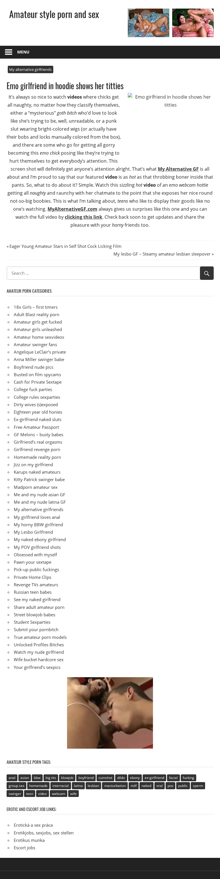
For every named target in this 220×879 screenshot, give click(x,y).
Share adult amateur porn (39, 607)
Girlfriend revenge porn (37, 449)
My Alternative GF (178, 169)
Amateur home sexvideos (39, 337)
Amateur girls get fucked (38, 322)
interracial (60, 785)
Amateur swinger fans (35, 344)
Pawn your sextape (32, 562)
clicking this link (83, 217)
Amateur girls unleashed (38, 329)
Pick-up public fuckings (36, 569)
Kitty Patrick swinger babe (39, 479)
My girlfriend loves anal (37, 517)
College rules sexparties (37, 397)
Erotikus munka (29, 840)
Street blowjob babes (34, 614)
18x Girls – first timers (36, 307)
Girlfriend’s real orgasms (38, 442)
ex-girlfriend (154, 777)
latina (78, 785)
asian (24, 777)
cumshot (105, 777)
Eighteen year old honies (38, 412)
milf (134, 785)
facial (173, 777)
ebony (135, 777)
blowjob (67, 777)
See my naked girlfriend (37, 599)
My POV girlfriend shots (37, 547)
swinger (15, 793)
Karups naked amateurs (37, 472)
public (183, 785)
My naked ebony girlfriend (40, 539)
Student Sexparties (32, 622)
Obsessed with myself (35, 554)
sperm (198, 785)
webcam (58, 793)
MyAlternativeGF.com (72, 209)
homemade (38, 785)
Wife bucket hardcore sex (39, 659)
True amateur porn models (40, 637)
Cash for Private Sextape (38, 382)
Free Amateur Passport (36, 427)
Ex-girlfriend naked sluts (37, 419)
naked (146, 785)
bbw (37, 777)
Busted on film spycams (37, 374)
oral (159, 785)
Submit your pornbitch (36, 629)
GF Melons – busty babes (38, 434)
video (42, 793)
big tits (51, 777)
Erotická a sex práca (33, 825)
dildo (121, 777)
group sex (16, 785)
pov (170, 785)
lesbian (93, 785)
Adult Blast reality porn (36, 314)
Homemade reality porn (37, 457)
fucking (188, 777)
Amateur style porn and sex (54, 14)
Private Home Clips (32, 577)
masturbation (115, 785)
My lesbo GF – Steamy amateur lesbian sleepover (162, 254)
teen (29, 793)
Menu (23, 52)
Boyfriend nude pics (33, 367)
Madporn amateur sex (36, 487)
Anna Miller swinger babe (39, 359)
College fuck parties (33, 389)
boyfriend (86, 777)
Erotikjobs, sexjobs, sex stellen (44, 833)
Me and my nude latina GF (40, 502)
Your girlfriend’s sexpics (37, 667)
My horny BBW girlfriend (38, 524)
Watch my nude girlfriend (39, 652)
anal (12, 777)
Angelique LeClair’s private (40, 352)
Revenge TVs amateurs (36, 584)
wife (73, 793)
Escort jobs (24, 847)
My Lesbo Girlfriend (33, 532)
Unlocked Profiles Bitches (39, 644)
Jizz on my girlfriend (33, 464)
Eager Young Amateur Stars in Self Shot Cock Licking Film (65, 246)
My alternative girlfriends (30, 69)
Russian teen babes (33, 592)
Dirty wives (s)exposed (36, 404)
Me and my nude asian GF (39, 494)
